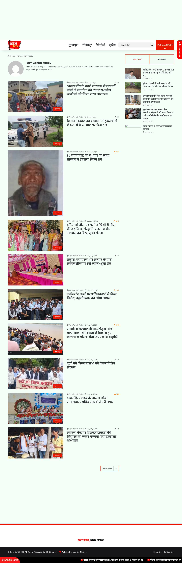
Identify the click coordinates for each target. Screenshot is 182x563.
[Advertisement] (91, 20)
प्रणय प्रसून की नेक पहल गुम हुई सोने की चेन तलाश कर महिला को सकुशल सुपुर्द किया (158, 99)
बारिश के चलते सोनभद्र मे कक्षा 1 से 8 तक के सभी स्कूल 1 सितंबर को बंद (158, 72)
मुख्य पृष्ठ (73, 45)
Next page (107, 468)
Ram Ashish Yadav (38, 63)
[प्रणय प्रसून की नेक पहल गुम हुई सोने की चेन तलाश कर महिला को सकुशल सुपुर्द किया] (133, 100)
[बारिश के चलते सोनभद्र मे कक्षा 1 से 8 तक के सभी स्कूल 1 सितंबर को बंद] (133, 73)
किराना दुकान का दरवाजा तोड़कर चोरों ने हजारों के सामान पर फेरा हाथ (92, 123)
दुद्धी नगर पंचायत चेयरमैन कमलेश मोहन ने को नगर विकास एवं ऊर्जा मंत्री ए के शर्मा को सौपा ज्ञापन (158, 114)
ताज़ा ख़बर (137, 59)
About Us (157, 552)
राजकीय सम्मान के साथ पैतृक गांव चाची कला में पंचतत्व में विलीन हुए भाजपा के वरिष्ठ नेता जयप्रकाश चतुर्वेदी (92, 333)
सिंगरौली (100, 45)
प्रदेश (112, 45)
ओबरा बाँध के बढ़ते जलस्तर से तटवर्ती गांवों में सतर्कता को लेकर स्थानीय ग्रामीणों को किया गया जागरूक (91, 90)
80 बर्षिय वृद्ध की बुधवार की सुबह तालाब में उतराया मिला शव (88, 158)
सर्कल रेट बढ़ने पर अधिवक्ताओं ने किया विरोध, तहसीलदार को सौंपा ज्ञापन (92, 296)
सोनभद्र (87, 45)
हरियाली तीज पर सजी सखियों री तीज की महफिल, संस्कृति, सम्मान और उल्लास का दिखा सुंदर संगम (91, 229)
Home (12, 56)
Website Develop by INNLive (74, 552)
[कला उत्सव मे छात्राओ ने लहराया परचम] (133, 130)
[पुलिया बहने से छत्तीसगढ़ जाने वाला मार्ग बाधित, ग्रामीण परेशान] (133, 87)
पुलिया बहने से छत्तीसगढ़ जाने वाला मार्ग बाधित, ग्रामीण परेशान (158, 85)
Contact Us (168, 552)
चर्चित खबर (162, 59)
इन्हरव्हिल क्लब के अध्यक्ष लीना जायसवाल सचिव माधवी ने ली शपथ (90, 400)
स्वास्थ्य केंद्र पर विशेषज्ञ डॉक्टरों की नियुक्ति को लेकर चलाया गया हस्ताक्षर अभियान (91, 437)
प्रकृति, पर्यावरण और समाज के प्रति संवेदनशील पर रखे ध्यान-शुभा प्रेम (89, 262)
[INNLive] (14, 45)
